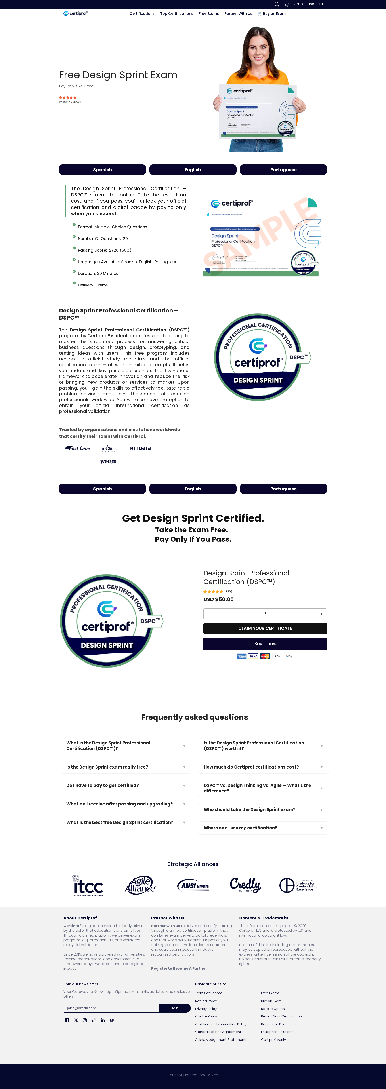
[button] (67, 1020)
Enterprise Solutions (277, 1031)
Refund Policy (206, 1000)
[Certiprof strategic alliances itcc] (87, 885)
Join (174, 1008)
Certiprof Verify (273, 1039)
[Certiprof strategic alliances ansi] (193, 885)
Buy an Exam (271, 1000)
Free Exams (270, 993)
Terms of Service (208, 993)
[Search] (277, 4)
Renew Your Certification (281, 1016)
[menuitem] (299, 4)
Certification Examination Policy (220, 1024)
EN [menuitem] (321, 4)
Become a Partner (276, 1024)
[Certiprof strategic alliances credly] (246, 885)
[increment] (321, 614)
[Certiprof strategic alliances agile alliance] (140, 885)
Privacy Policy (206, 1008)
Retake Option (273, 1008)
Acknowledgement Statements (221, 1039)
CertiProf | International (187, 1075)
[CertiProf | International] (75, 13)
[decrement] (209, 614)
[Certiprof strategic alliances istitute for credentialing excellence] (298, 885)
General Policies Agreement (218, 1031)
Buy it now (265, 643)
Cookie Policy (206, 1016)
